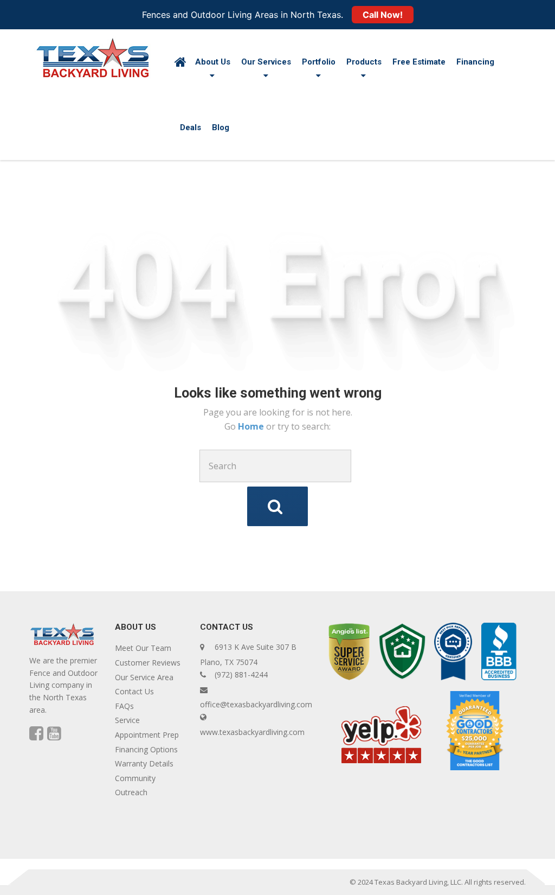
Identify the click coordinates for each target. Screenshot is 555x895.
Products (364, 62)
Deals (190, 127)
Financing (475, 62)
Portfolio (318, 62)
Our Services (266, 62)
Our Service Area (144, 677)
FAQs (124, 706)
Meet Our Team (143, 648)
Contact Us (134, 691)
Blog (220, 127)
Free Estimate (419, 62)
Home (252, 426)
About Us (212, 62)
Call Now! (383, 14)
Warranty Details (144, 763)
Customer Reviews (147, 662)
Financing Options (146, 749)
